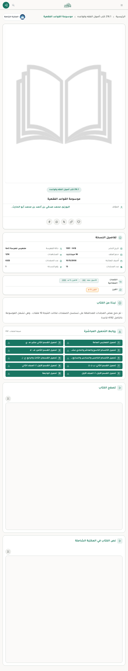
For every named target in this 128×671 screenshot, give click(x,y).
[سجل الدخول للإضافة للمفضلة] (79, 222)
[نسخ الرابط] (71, 222)
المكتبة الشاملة (11, 17)
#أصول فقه (89, 280)
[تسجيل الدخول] (6, 5)
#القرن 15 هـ (69, 280)
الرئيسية (120, 17)
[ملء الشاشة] (8, 398)
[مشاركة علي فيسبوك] (49, 222)
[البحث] (13, 5)
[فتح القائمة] (121, 5)
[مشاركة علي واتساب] (57, 222)
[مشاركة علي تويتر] (64, 222)
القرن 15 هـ (92, 290)
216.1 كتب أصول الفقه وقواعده (94, 17)
